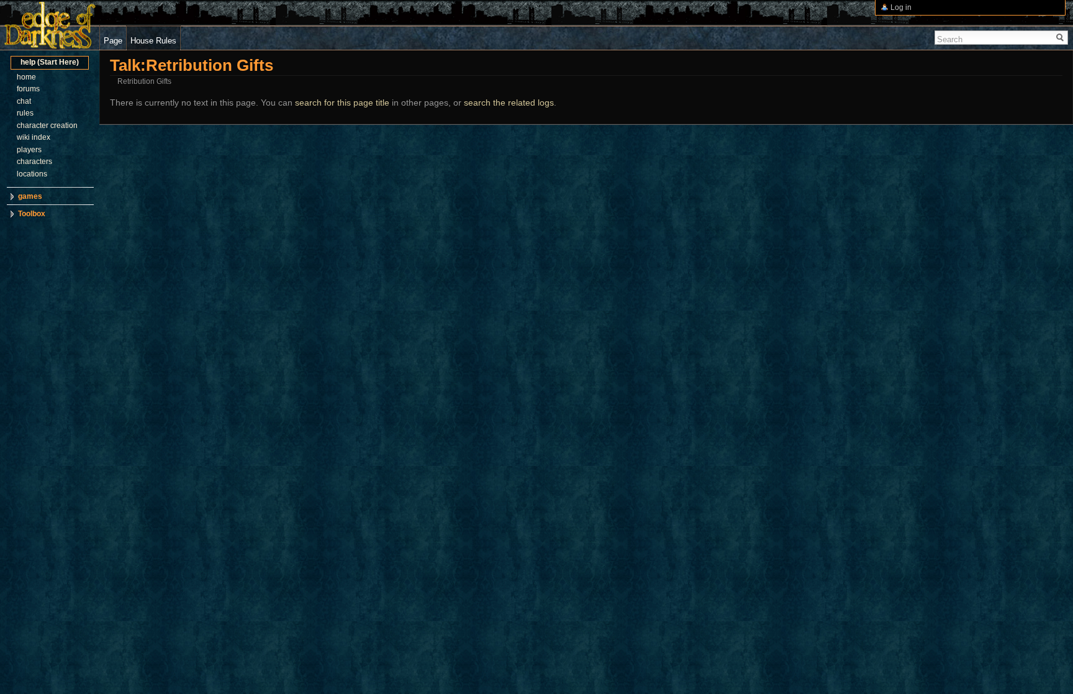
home (26, 77)
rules (25, 113)
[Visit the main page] (49, 25)
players (29, 149)
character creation (47, 125)
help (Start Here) (49, 62)
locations (32, 174)
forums (28, 88)
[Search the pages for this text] (1060, 37)
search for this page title (342, 102)
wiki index (33, 137)
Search (949, 39)
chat (24, 101)
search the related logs (509, 102)
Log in (901, 7)
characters (34, 161)
